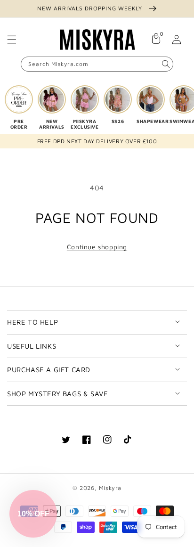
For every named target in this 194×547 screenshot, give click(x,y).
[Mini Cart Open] (156, 39)
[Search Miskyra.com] (166, 64)
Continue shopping (97, 247)
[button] (11, 39)
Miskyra (110, 487)
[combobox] (97, 64)
